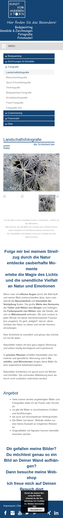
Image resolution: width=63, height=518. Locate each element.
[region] (31, 184)
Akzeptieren (36, 509)
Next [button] (55, 203)
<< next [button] (7, 171)
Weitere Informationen (36, 505)
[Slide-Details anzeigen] (31, 172)
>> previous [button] (55, 171)
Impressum (9, 505)
